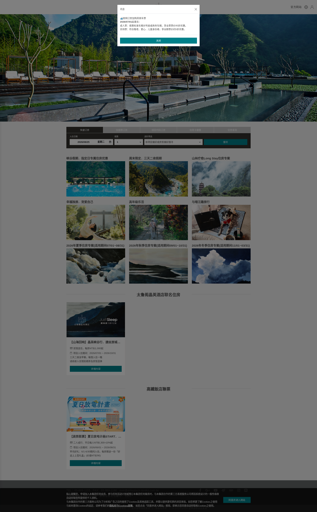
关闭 (158, 40)
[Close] (195, 9)
